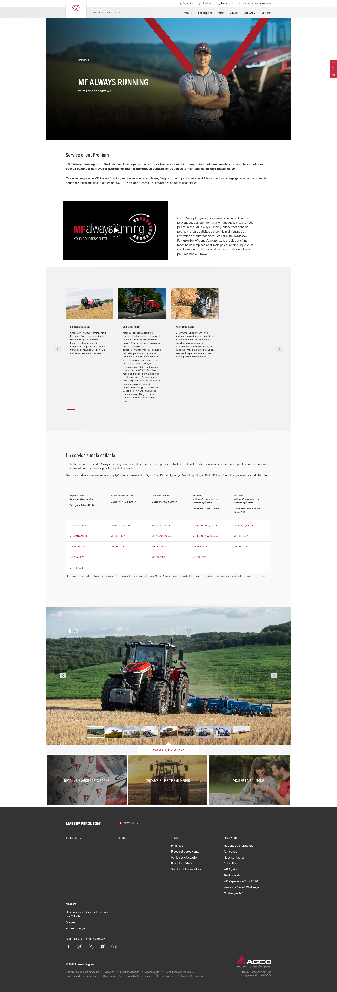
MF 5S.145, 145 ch (79, 546)
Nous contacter (234, 857)
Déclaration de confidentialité (82, 971)
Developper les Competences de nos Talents (87, 914)
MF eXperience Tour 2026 (241, 881)
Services (234, 13)
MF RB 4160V (118, 536)
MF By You (231, 869)
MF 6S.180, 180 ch (120, 525)
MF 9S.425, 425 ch (243, 525)
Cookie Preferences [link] (192, 975)
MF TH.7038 (117, 546)
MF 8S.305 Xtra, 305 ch (205, 536)
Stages (70, 922)
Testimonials (232, 875)
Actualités (230, 863)
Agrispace (230, 851)
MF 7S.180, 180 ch (161, 525)
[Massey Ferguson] (76, 9)
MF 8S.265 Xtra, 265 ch (205, 525)
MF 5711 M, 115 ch (78, 536)
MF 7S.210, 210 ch (161, 536)
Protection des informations (81, 975)
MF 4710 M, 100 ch (79, 525)
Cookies (109, 971)
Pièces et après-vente (185, 851)
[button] (71, 408)
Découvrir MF (250, 13)
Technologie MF (205, 13)
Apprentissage (75, 928)
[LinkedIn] (114, 946)
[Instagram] (91, 946)
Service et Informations (186, 869)
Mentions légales (129, 971)
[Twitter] (79, 946)
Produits (188, 13)
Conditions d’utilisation (178, 971)
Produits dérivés (181, 863)
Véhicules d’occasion (184, 857)
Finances (177, 845)
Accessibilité (152, 971)
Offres (221, 13)
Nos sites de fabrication (239, 845)
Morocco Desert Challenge (241, 887)
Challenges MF (233, 893)
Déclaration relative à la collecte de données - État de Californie (139, 975)
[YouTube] (102, 946)
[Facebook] (68, 946)
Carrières (266, 13)
